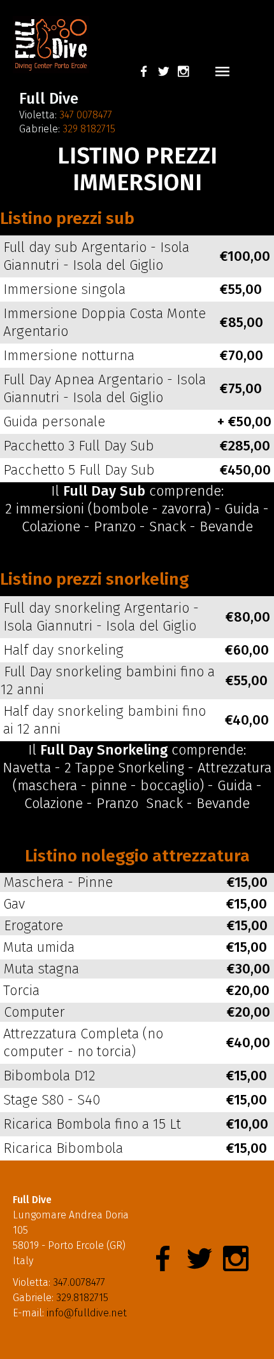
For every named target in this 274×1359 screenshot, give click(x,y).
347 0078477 (85, 115)
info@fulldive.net (87, 1313)
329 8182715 (88, 129)
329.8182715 (82, 1298)
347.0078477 (79, 1282)
